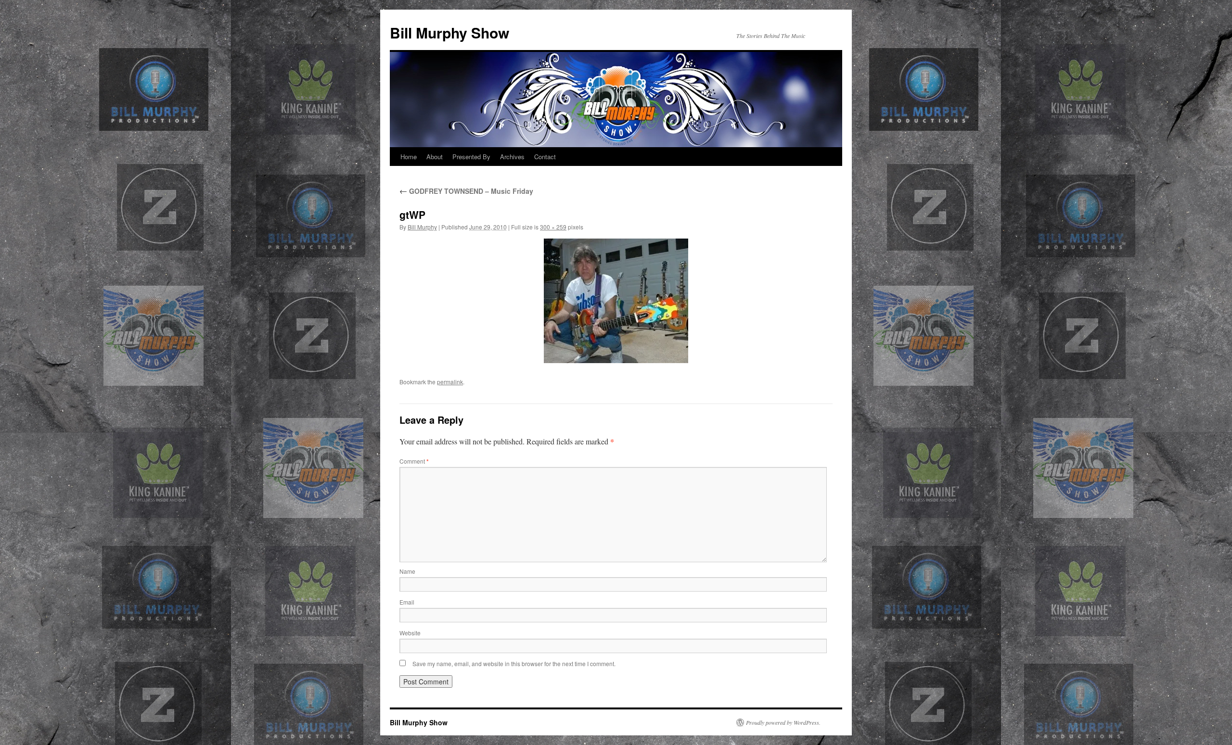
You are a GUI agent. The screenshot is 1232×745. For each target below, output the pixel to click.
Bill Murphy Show (449, 32)
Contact (545, 156)
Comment (414, 461)
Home (408, 156)
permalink (450, 382)
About (434, 156)
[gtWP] (616, 301)
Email (406, 602)
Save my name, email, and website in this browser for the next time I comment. (514, 663)
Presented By (471, 156)
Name (407, 571)
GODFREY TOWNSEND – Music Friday (466, 191)
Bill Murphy (422, 227)
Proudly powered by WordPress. (783, 722)
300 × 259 (553, 227)
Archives (512, 156)
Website (410, 633)
